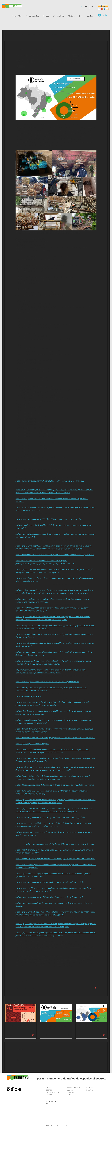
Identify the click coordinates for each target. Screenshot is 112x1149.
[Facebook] (8, 1089)
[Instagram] (12, 1089)
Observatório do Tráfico (26, 34)
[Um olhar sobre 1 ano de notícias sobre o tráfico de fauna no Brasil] (56, 1013)
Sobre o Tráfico (75, 34)
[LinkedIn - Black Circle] (19, 1089)
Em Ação (88, 34)
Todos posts (9, 34)
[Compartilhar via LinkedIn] (27, 981)
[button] (103, 7)
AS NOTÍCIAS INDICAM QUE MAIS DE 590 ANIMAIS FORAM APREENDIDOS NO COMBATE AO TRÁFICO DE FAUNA (91, 1027)
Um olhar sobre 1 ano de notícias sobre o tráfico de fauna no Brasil (56, 1027)
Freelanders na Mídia (57, 34)
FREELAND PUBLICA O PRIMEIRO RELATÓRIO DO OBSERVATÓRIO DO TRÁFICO (17, 1027)
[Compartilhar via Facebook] (17, 981)
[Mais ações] (95, 49)
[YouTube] (16, 1089)
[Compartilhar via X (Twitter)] (22, 981)
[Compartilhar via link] (33, 981)
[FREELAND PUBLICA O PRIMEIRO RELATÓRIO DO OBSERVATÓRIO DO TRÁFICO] (20, 1013)
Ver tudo (104, 1000)
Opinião (42, 34)
